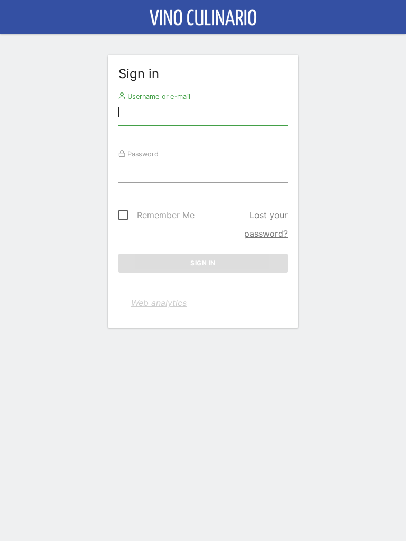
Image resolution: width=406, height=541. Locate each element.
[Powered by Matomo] (203, 20)
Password (142, 154)
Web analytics (159, 302)
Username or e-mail (157, 96)
